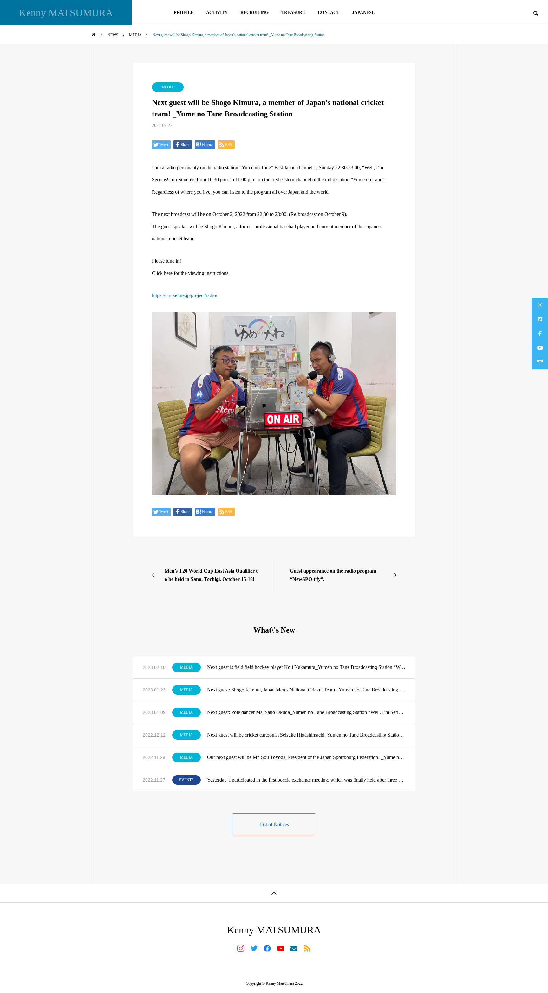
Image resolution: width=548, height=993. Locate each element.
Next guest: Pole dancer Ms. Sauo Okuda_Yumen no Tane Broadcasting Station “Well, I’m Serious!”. (306, 712)
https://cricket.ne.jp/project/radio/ (184, 295)
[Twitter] (254, 947)
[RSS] (307, 947)
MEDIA (167, 87)
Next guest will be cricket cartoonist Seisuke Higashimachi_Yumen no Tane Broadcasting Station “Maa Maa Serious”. (306, 734)
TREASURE (293, 12)
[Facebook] (267, 947)
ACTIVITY (217, 12)
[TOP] (274, 892)
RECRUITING (254, 12)
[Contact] (293, 947)
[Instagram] (240, 947)
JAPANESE (363, 12)
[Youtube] (280, 947)
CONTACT (328, 12)
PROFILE (183, 12)
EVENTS (186, 780)
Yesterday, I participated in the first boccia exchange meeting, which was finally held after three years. (306, 779)
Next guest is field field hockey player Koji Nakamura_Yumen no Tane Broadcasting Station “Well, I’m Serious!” (306, 667)
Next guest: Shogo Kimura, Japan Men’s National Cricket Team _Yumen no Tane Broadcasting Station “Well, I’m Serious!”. (306, 689)
